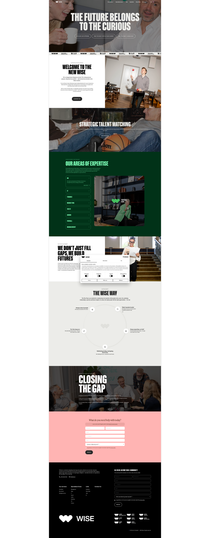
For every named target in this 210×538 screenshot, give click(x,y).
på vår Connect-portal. (113, 424)
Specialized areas (119, 2)
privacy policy (112, 447)
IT (71, 493)
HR (71, 501)
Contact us (144, 2)
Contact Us (98, 486)
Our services (110, 2)
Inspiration (132, 2)
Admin (72, 497)
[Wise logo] (59, 2)
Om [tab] (121, 260)
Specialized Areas (76, 486)
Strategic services (62, 493)
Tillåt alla (120, 280)
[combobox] (86, 436)
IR (86, 495)
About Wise (138, 2)
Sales (72, 491)
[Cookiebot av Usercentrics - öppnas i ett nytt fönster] (123, 257)
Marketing (73, 499)
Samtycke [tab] (89, 260)
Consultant (61, 489)
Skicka (89, 452)
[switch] (98, 276)
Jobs (127, 2)
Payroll (72, 495)
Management (73, 489)
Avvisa (89, 280)
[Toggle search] (151, 2)
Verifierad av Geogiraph (134, 530)
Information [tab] (105, 260)
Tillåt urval (105, 280)
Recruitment (61, 491)
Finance (72, 503)
